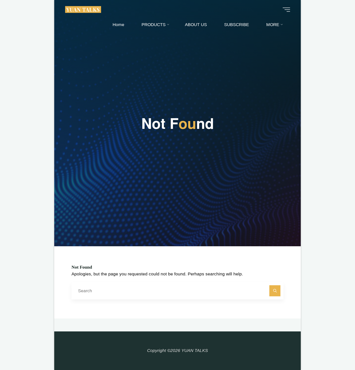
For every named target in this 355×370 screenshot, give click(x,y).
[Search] (275, 291)
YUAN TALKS (83, 9)
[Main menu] (286, 10)
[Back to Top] (339, 354)
